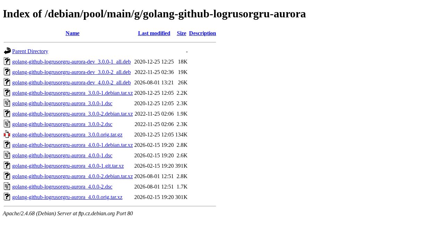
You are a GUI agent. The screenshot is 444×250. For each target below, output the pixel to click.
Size (181, 33)
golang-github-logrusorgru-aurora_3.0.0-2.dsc (62, 124)
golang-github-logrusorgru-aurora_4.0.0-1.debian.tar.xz (72, 145)
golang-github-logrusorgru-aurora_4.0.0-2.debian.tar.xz (72, 176)
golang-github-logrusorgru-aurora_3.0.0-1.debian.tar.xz (72, 93)
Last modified (154, 33)
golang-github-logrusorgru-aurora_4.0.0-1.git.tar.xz (68, 166)
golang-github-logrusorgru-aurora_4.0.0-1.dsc (62, 155)
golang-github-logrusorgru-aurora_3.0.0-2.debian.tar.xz (72, 114)
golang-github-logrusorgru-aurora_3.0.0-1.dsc (62, 103)
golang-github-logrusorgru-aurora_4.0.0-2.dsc (62, 187)
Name (72, 33)
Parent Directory (30, 51)
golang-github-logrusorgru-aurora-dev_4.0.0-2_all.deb (71, 82)
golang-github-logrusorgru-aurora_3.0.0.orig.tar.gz (67, 135)
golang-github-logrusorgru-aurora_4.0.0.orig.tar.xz (67, 197)
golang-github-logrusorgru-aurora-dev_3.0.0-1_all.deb (71, 62)
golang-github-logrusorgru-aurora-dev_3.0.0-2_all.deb (71, 72)
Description (202, 33)
